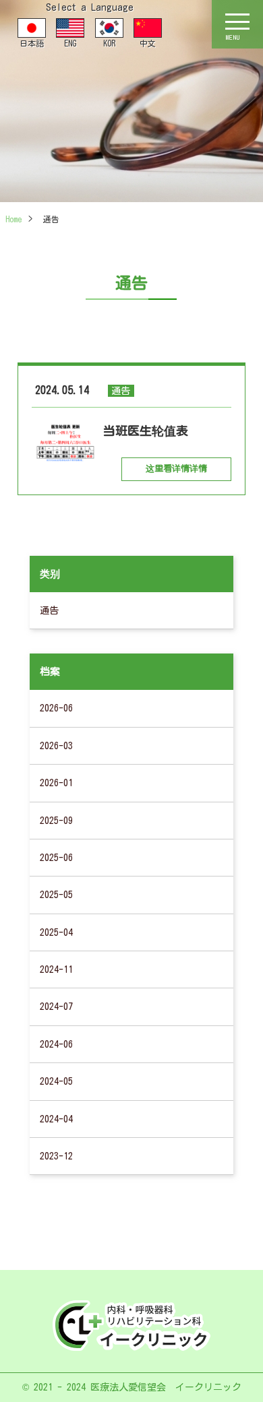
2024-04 (56, 1119)
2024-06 (56, 1044)
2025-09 (56, 820)
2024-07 (56, 1006)
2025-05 (56, 894)
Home (13, 219)
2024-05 (56, 1081)
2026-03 (56, 746)
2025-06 (56, 857)
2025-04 (56, 932)
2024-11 (56, 969)
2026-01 (56, 783)
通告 (49, 610)
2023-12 (56, 1156)
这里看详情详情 (176, 468)
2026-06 (56, 708)
